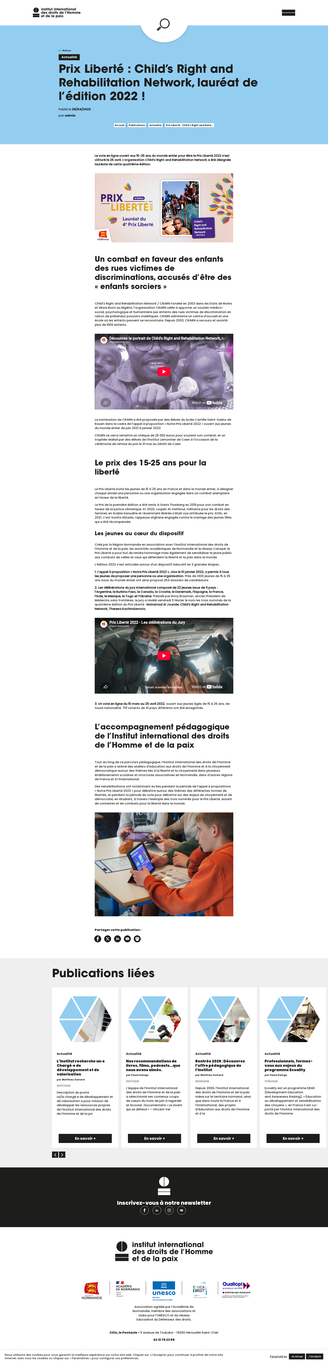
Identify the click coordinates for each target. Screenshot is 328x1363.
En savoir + (85, 1138)
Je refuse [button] (297, 1356)
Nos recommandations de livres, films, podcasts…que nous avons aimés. (153, 1066)
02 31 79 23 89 (164, 1340)
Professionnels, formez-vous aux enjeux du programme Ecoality (289, 1066)
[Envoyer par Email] (127, 939)
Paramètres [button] (278, 1356)
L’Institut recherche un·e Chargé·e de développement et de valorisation (81, 1068)
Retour (66, 50)
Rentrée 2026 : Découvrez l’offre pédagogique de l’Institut (220, 1066)
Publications (137, 125)
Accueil (119, 125)
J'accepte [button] (314, 1356)
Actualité (155, 125)
